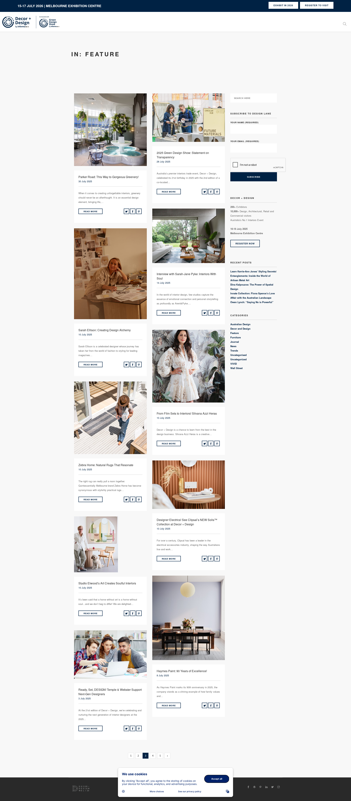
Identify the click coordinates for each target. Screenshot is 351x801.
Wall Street (236, 368)
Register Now (245, 243)
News (233, 346)
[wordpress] (254, 787)
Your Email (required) (244, 141)
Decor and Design (240, 328)
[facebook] (248, 787)
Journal (234, 341)
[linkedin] (266, 787)
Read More (90, 211)
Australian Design (240, 324)
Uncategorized (238, 359)
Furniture (235, 337)
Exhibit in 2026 (283, 5)
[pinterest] (260, 787)
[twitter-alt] (272, 787)
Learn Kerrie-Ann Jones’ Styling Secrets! (253, 271)
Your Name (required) (244, 122)
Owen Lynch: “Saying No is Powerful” (251, 302)
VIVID (233, 363)
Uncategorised (238, 355)
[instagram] (278, 787)
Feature (234, 333)
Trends (234, 350)
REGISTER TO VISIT (317, 5)
